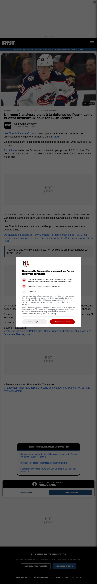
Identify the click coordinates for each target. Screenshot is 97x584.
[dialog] (48, 292)
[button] (48, 292)
